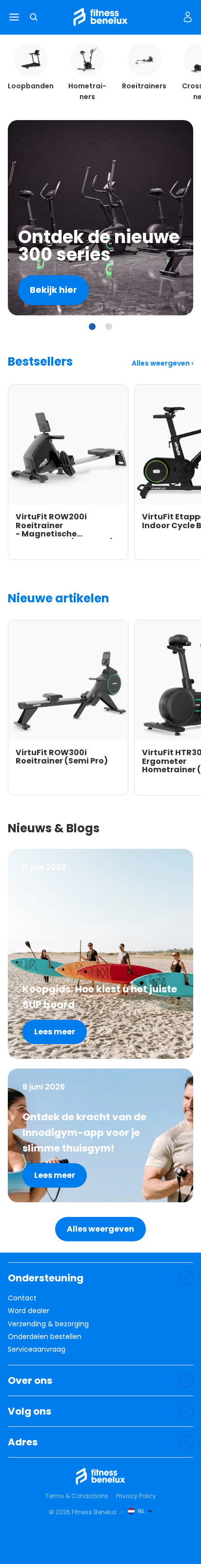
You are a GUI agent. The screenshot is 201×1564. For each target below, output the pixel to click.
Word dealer (28, 1311)
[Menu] (14, 17)
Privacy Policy (136, 1496)
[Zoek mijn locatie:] (171, 17)
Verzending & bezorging (48, 1324)
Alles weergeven (161, 363)
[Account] (187, 17)
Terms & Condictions (76, 1496)
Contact (22, 1298)
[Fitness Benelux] (100, 1476)
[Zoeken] (34, 17)
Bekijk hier (53, 290)
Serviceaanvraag (36, 1349)
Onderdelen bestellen (44, 1336)
